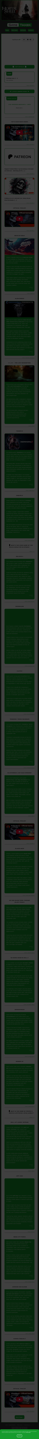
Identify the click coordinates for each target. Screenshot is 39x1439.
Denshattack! (10, 1016)
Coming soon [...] (12, 79)
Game (19, 25)
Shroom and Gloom (12, 1294)
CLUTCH (24, 676)
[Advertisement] (19, 53)
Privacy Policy (28, 1432)
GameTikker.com (27, 1425)
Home (7, 30)
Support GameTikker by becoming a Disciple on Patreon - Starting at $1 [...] (19, 170)
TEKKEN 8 (19, 452)
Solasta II (29, 561)
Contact (30, 30)
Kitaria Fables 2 (25, 1344)
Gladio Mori (27, 853)
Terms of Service (19, 1425)
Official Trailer (19, 208)
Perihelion (27, 626)
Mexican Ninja (27, 257)
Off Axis (15, 1196)
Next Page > (19, 1417)
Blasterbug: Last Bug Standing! (16, 780)
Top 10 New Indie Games (19, 122)
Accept (19, 1435)
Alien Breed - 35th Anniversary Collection (19, 321)
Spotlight (15, 30)
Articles (23, 30)
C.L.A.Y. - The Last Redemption (19, 385)
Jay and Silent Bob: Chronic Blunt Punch (18, 908)
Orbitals (28, 500)
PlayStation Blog (19, 111)
